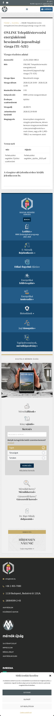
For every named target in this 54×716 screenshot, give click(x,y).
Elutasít (27, 699)
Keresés (27, 465)
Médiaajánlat (8, 652)
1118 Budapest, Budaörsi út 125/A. (23, 593)
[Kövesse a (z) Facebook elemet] (3, 3)
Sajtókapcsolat (10, 643)
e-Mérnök (48, 9)
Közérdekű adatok (10, 612)
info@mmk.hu (10, 579)
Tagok (11, 448)
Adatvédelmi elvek (10, 656)
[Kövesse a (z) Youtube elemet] (7, 3)
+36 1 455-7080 (13, 585)
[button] (50, 675)
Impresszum (8, 647)
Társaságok (13, 453)
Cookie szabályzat (26, 712)
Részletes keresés (27, 470)
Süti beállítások (27, 706)
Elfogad (27, 692)
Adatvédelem (8, 607)
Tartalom (12, 458)
